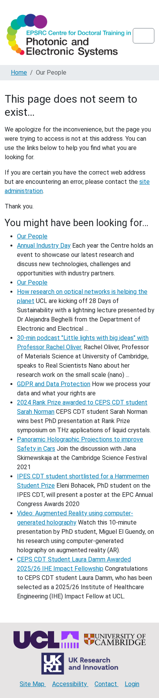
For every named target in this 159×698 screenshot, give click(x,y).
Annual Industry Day (44, 245)
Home (19, 72)
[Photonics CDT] (69, 35)
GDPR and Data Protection (53, 384)
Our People (32, 236)
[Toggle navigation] (143, 35)
